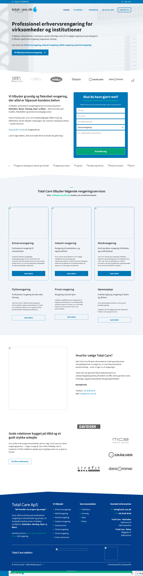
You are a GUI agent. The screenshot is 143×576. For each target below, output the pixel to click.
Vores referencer (62, 537)
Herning (85, 513)
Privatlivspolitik (114, 564)
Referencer (93, 10)
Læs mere (28, 273)
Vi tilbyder (78, 10)
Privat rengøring (62, 533)
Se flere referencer (19, 461)
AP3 (42, 564)
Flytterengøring (61, 529)
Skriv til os (128, 2)
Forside (66, 10)
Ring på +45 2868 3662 (22, 2)
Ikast (84, 517)
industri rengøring (50, 45)
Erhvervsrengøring (63, 509)
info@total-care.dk (88, 393)
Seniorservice (60, 525)
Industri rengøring (62, 521)
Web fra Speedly (12, 574)
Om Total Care (108, 10)
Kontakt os (124, 10)
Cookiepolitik (126, 564)
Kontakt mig (101, 151)
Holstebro (86, 509)
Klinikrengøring (61, 513)
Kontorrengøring (62, 517)
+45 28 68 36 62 (89, 390)
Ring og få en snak (16, 129)
